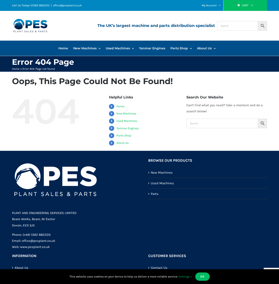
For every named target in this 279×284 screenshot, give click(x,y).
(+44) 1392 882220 (37, 235)
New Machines (126, 113)
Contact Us (159, 268)
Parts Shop (123, 135)
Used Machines (126, 121)
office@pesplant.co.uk (67, 5)
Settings (184, 276)
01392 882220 (40, 5)
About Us (122, 143)
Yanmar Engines (127, 128)
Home (16, 68)
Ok (202, 276)
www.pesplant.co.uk (35, 247)
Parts (154, 194)
